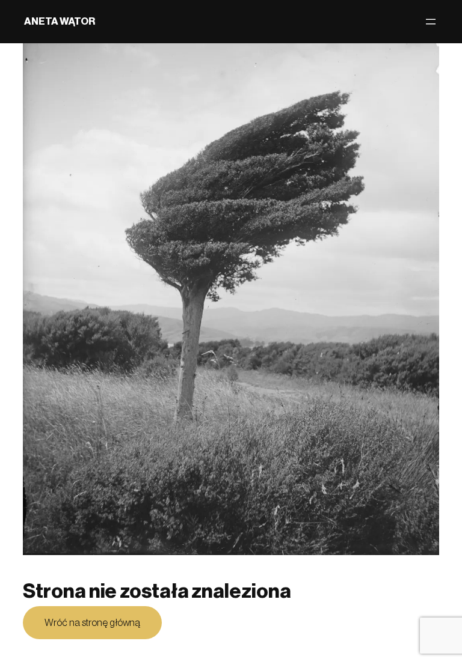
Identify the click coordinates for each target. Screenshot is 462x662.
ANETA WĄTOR (59, 21)
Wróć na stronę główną (92, 623)
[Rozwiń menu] (431, 21)
